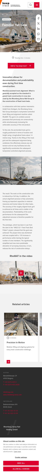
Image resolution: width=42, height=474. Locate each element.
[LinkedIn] (38, 28)
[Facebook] (38, 18)
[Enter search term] (30, 5)
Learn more (17, 451)
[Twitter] (38, 23)
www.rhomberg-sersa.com (12, 394)
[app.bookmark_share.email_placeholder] (38, 38)
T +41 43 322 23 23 (10, 410)
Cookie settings (21, 457)
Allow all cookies (21, 469)
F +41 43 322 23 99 (10, 413)
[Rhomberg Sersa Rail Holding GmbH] (11, 4)
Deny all (21, 463)
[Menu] (36, 5)
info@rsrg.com (8, 392)
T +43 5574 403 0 (9, 382)
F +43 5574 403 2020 (11, 384)
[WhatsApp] (38, 33)
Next (36, 170)
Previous (5, 170)
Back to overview (12, 15)
